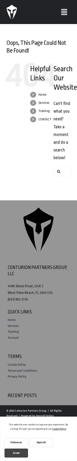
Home (42, 95)
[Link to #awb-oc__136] (64, 12)
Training (44, 111)
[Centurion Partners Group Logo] (11, 6)
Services (44, 103)
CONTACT (44, 119)
